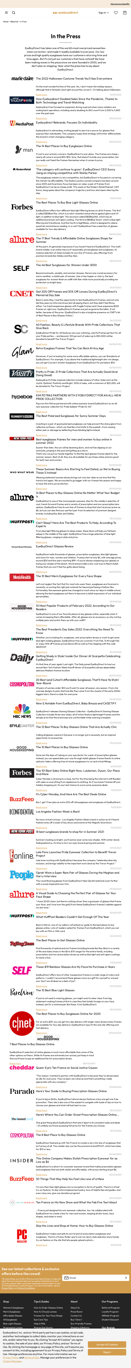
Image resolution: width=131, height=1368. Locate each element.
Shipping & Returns (80, 1327)
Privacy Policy (11, 1357)
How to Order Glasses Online (48, 1307)
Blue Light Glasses (12, 1323)
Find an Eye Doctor (43, 1327)
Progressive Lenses (13, 1327)
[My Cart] (124, 13)
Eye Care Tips (41, 1319)
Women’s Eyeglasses (13, 1307)
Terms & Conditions (26, 1288)
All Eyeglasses (10, 1319)
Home (5, 21)
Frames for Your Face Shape (48, 1315)
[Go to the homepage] (65, 12)
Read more (41, 94)
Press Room (76, 1311)
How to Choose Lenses (45, 1311)
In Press (23, 21)
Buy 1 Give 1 (76, 1319)
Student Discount (110, 1319)
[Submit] (125, 1278)
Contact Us (76, 1315)
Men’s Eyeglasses (11, 1311)
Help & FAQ (39, 1323)
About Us (14, 21)
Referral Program (111, 1307)
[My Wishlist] (116, 13)
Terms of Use (31, 1357)
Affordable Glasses (12, 1315)
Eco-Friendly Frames (81, 1323)
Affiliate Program (110, 1315)
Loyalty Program (110, 1311)
